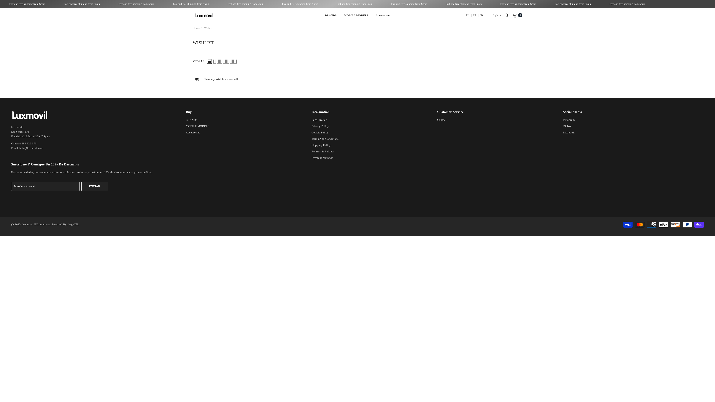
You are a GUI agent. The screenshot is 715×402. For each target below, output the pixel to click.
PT (475, 15)
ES (468, 15)
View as (198, 61)
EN (481, 15)
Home (196, 28)
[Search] (506, 15)
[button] (209, 61)
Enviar (94, 186)
